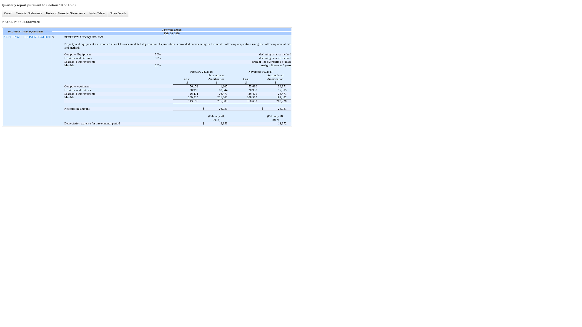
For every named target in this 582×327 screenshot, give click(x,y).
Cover (8, 13)
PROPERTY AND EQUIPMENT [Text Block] (27, 37)
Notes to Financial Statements (65, 13)
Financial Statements (29, 13)
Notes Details (118, 13)
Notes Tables (97, 13)
